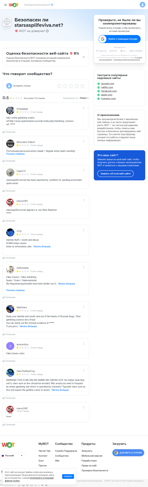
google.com (107, 83)
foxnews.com (108, 98)
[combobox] (39, 5)
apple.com (106, 94)
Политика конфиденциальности (127, 60)
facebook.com (109, 91)
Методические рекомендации (87, 481)
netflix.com (107, 87)
